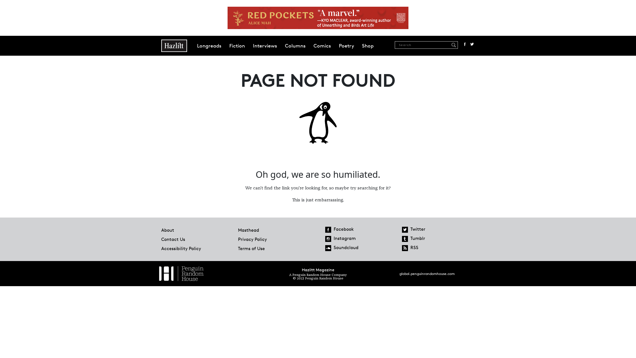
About (167, 230)
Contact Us (173, 239)
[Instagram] (328, 239)
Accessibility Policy (181, 248)
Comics (322, 46)
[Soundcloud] (328, 248)
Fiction (237, 46)
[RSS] (405, 248)
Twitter (472, 44)
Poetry (346, 46)
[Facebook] (328, 230)
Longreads (209, 46)
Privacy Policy (252, 239)
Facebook (465, 44)
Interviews (265, 46)
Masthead (248, 230)
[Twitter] (405, 230)
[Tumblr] (405, 239)
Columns (295, 46)
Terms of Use (251, 248)
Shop (368, 46)
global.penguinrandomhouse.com (427, 273)
